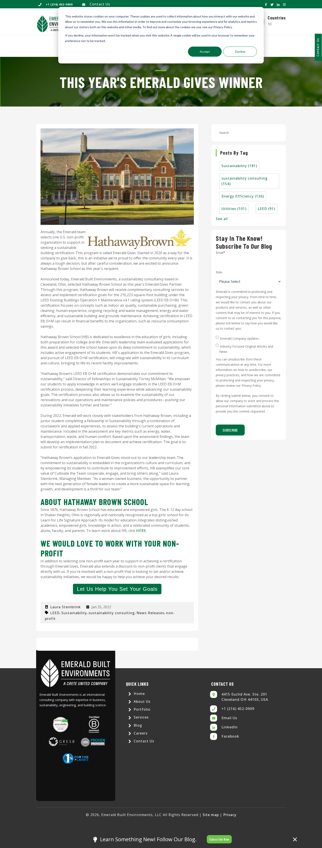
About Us (141, 701)
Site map (211, 814)
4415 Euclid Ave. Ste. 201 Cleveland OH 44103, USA (244, 697)
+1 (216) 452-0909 (237, 708)
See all (222, 218)
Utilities (233, 208)
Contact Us (100, 4)
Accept (205, 51)
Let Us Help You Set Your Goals (117, 589)
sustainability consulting (111, 612)
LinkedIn (229, 727)
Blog (137, 725)
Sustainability (74, 612)
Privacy (229, 814)
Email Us (229, 717)
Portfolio (141, 709)
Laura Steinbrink (65, 607)
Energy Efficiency (242, 196)
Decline (240, 51)
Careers (140, 733)
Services (141, 717)
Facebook (230, 736)
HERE (141, 530)
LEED (55, 612)
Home (139, 693)
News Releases (150, 612)
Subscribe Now (219, 839)
